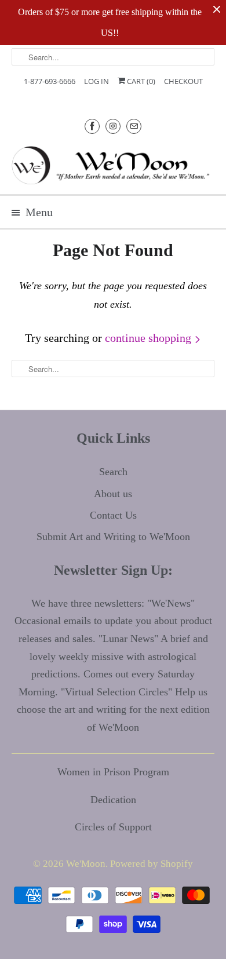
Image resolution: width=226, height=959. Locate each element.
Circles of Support (113, 827)
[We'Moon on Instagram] (113, 126)
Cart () (140, 81)
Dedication (113, 799)
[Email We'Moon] (133, 126)
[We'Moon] (113, 165)
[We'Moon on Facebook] (92, 126)
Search (113, 471)
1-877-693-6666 (49, 81)
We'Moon (85, 863)
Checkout (183, 81)
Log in (96, 81)
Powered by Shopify (151, 863)
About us (113, 493)
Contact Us (113, 515)
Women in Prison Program (113, 772)
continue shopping (149, 337)
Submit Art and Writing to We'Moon (113, 536)
